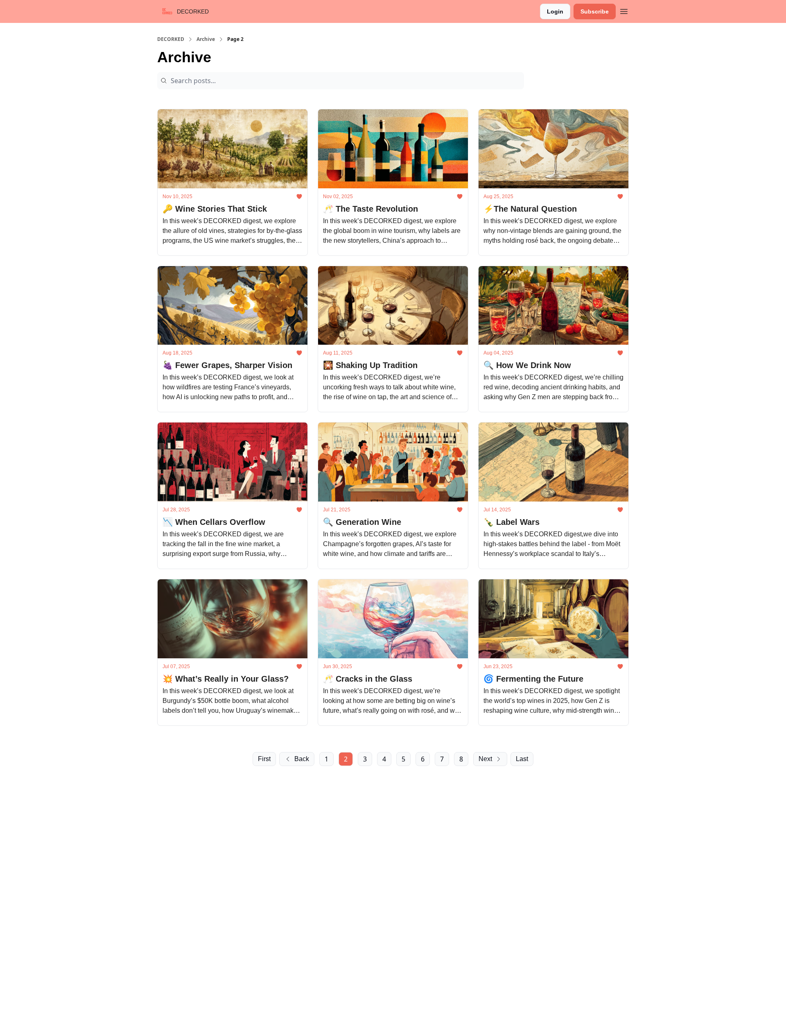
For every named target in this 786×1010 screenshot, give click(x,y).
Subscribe (594, 11)
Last (522, 758)
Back (301, 758)
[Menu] (624, 10)
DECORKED (170, 39)
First (264, 758)
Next (485, 758)
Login (555, 11)
